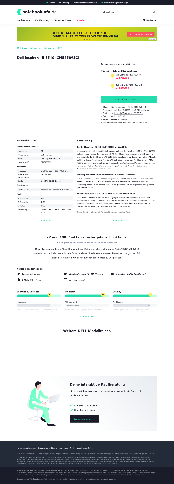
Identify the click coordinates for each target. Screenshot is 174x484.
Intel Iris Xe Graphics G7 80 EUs (128, 113)
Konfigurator (23, 20)
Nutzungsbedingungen (26, 448)
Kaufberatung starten (83, 419)
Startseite (18, 47)
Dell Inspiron (35, 48)
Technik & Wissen (62, 20)
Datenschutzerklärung (47, 448)
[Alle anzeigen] (87, 316)
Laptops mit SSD (137, 154)
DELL (24, 48)
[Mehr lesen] (45, 220)
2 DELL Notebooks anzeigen (127, 100)
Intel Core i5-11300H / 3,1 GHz (127, 110)
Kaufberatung (42, 20)
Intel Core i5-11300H (130, 178)
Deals (81, 20)
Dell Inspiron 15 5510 (53, 48)
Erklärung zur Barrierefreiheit (82, 448)
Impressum (63, 448)
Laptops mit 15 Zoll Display (113, 154)
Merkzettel (151, 20)
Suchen (154, 12)
